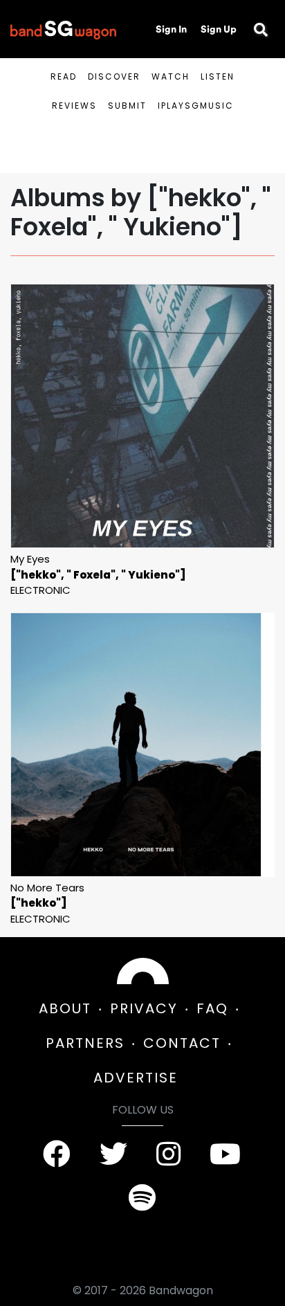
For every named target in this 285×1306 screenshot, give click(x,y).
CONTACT (182, 1043)
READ (63, 76)
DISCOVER (114, 76)
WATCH (170, 76)
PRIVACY (144, 1008)
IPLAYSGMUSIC (196, 105)
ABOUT (65, 1008)
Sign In (171, 29)
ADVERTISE (135, 1077)
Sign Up (219, 29)
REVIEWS (74, 105)
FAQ (212, 1008)
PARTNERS (85, 1043)
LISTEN (218, 76)
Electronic (40, 590)
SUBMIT (127, 105)
